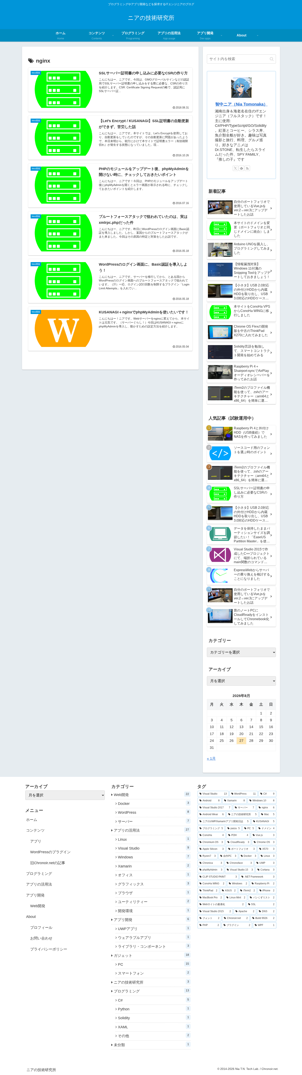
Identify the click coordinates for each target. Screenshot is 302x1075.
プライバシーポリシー (48, 949)
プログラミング (39, 874)
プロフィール (41, 928)
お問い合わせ (41, 938)
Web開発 (37, 906)
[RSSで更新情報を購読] (247, 168)
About (31, 917)
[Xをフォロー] (235, 168)
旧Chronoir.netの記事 (47, 863)
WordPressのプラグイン (50, 852)
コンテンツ (35, 830)
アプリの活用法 (39, 884)
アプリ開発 (35, 895)
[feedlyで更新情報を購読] (241, 168)
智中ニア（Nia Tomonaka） (241, 104)
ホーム (31, 820)
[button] (271, 59)
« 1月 (211, 758)
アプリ (35, 841)
